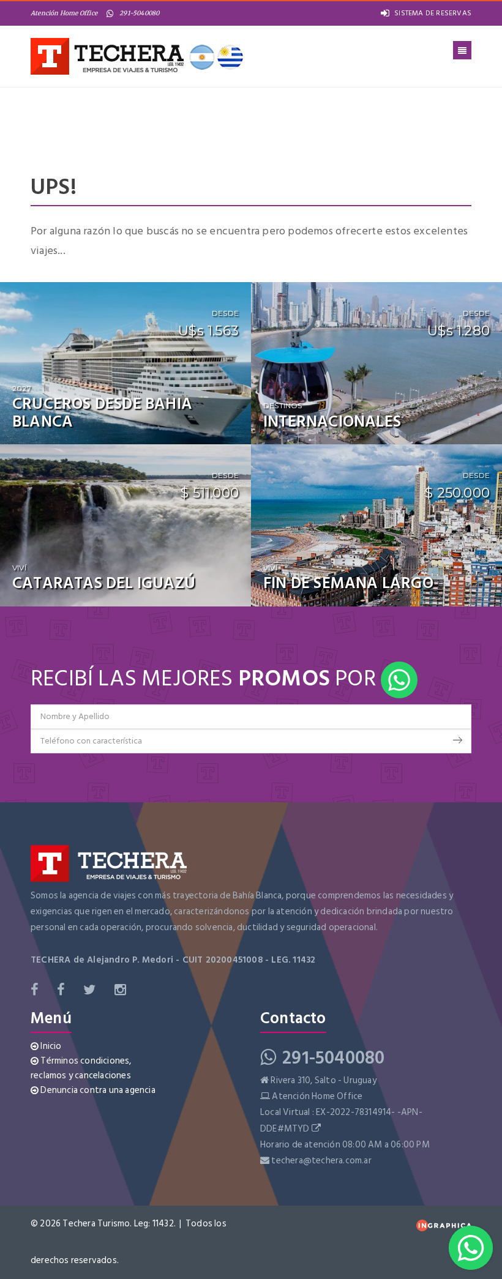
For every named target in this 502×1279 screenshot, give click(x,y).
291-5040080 (139, 13)
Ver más (216, 425)
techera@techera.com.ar (321, 1160)
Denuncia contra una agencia (97, 1090)
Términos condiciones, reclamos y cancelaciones (81, 1068)
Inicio (50, 1046)
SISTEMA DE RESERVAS (432, 13)
